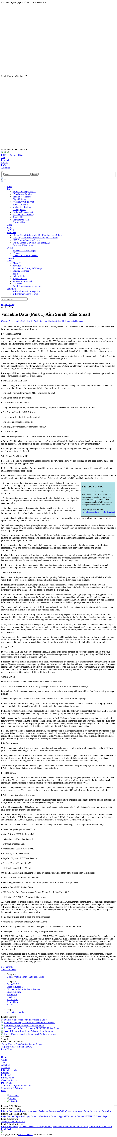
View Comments (8, 969)
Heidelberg (12, 994)
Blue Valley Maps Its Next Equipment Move (24, 1025)
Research (5, 160)
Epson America (14, 992)
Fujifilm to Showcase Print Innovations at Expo (25, 1020)
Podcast (10, 258)
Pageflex (11, 997)
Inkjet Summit (7, 1116)
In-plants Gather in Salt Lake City (17, 1047)
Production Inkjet (20, 204)
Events (10, 248)
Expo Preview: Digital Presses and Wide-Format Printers (29, 1022)
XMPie (10, 1004)
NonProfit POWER (98, 1126)
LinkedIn (13, 1101)
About (10, 260)
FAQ (3, 165)
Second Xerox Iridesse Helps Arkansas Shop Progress (28, 1031)
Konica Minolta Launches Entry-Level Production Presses (30, 1034)
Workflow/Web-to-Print (23, 202)
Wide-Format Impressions (71, 1111)
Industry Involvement (22, 281)
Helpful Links (19, 276)
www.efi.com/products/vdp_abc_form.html (98, 512)
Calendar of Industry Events (25, 255)
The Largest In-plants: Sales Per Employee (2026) (35, 237)
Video (9, 227)
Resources (11, 232)
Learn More (6, 1049)
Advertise (5, 168)
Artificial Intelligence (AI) (24, 191)
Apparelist (106, 1111)
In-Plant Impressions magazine (26, 291)
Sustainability (19, 217)
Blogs (9, 225)
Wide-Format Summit (48, 1116)
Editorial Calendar (21, 271)
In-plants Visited (20, 278)
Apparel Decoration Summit (71, 1116)
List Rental (17, 283)
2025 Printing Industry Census (26, 240)
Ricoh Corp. (12, 999)
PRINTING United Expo (12, 155)
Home (9, 186)
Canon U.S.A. (13, 984)
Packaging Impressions (49, 1111)
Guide (4, 1060)
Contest (4, 162)
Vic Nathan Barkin (15, 1012)
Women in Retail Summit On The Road (70, 1126)
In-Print (10, 230)
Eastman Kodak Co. (16, 987)
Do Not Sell (6, 1083)
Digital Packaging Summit (26, 1116)
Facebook (14, 1095)
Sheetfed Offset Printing (23, 214)
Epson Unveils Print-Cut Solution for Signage (22, 1044)
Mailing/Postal (19, 209)
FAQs (15, 273)
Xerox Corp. (12, 1002)
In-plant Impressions (29, 1111)
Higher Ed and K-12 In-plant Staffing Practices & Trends (38, 235)
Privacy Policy (7, 1077)
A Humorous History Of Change (27, 268)
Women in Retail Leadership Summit (35, 1126)
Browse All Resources (23, 245)
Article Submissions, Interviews (27, 286)
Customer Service (9, 1080)
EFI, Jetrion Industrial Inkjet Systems (23, 989)
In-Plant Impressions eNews (25, 294)
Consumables (19, 222)
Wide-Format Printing (22, 194)
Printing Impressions (10, 1111)
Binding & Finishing (22, 196)
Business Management (23, 212)
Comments (80, 321)
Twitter (12, 1098)
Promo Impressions (92, 1111)
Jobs (3, 157)
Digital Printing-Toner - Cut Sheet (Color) (26, 977)
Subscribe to (16, 1085)
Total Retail (6, 1121)
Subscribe (11, 289)
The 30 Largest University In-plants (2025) (32, 243)
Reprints (5, 1072)
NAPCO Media (25, 1134)
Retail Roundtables (9, 1126)
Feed (3, 1090)
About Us (17, 263)
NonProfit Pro (18, 1121)
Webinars (17, 253)
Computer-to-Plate (21, 220)
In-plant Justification (22, 207)
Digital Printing (19, 199)
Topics (10, 189)
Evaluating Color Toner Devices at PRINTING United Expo (31, 1028)
